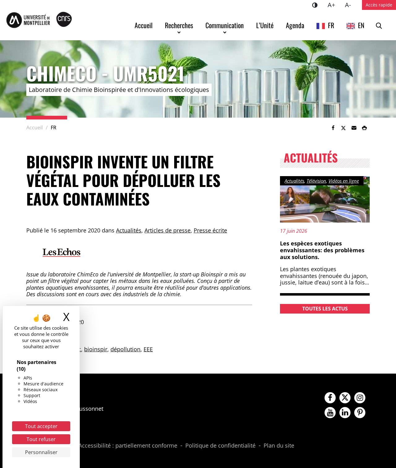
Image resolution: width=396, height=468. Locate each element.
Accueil (144, 25)
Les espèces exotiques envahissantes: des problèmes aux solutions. (322, 250)
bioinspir (95, 349)
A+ (334, 4)
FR (331, 25)
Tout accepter (41, 426)
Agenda (295, 25)
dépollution (125, 349)
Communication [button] (224, 25)
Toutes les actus (325, 308)
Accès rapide (379, 5)
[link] (333, 128)
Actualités (128, 230)
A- (350, 4)
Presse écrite (210, 230)
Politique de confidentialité (220, 445)
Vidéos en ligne (344, 181)
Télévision (316, 181)
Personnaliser (41, 452)
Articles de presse (167, 230)
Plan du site (279, 445)
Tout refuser (41, 439)
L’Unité (264, 25)
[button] (354, 128)
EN (361, 25)
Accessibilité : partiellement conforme (128, 445)
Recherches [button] (179, 25)
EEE (148, 349)
